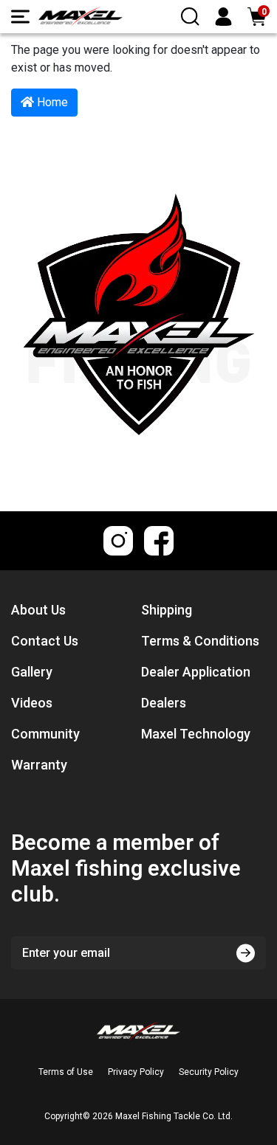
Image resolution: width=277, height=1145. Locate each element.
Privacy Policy (136, 1072)
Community (45, 733)
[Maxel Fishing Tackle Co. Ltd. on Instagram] (118, 541)
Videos (31, 702)
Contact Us (44, 640)
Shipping (166, 610)
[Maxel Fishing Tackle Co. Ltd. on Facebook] (159, 541)
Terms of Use (65, 1072)
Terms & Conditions (200, 640)
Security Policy (209, 1072)
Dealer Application (195, 671)
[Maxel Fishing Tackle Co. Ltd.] (80, 16)
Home (51, 102)
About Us (38, 610)
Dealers (163, 702)
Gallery (31, 671)
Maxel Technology (195, 733)
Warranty (39, 764)
